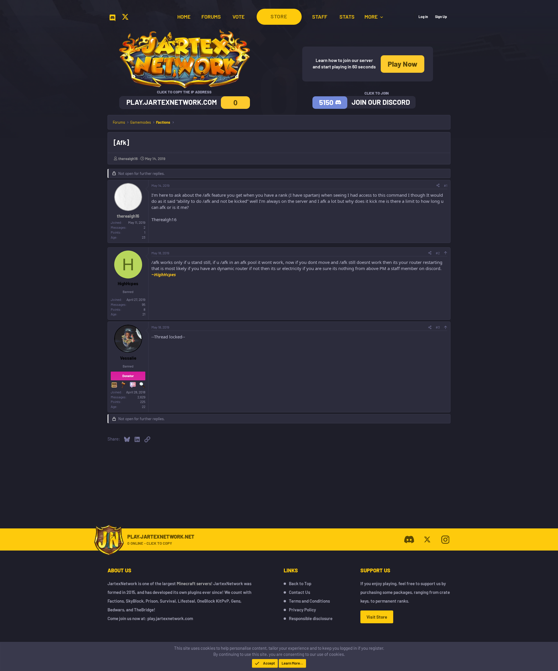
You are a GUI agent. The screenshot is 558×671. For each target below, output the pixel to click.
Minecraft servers (194, 583)
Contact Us (299, 592)
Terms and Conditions (309, 600)
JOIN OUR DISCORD (381, 102)
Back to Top (300, 583)
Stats (347, 16)
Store (279, 16)
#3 (438, 327)
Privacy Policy (302, 609)
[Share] (438, 185)
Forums (211, 16)
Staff (319, 16)
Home (184, 16)
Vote (239, 16)
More (371, 16)
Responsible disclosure (310, 618)
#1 (445, 185)
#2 (438, 253)
